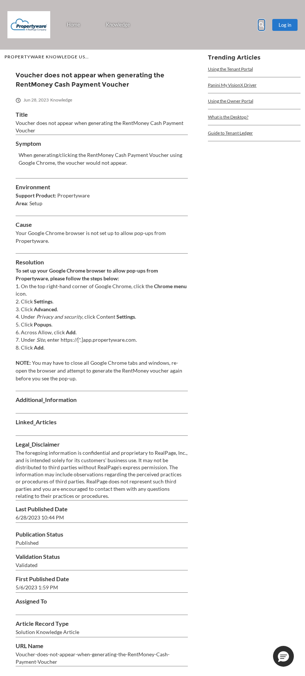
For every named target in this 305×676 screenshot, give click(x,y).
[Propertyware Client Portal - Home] (28, 24)
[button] (283, 656)
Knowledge (118, 25)
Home (73, 25)
